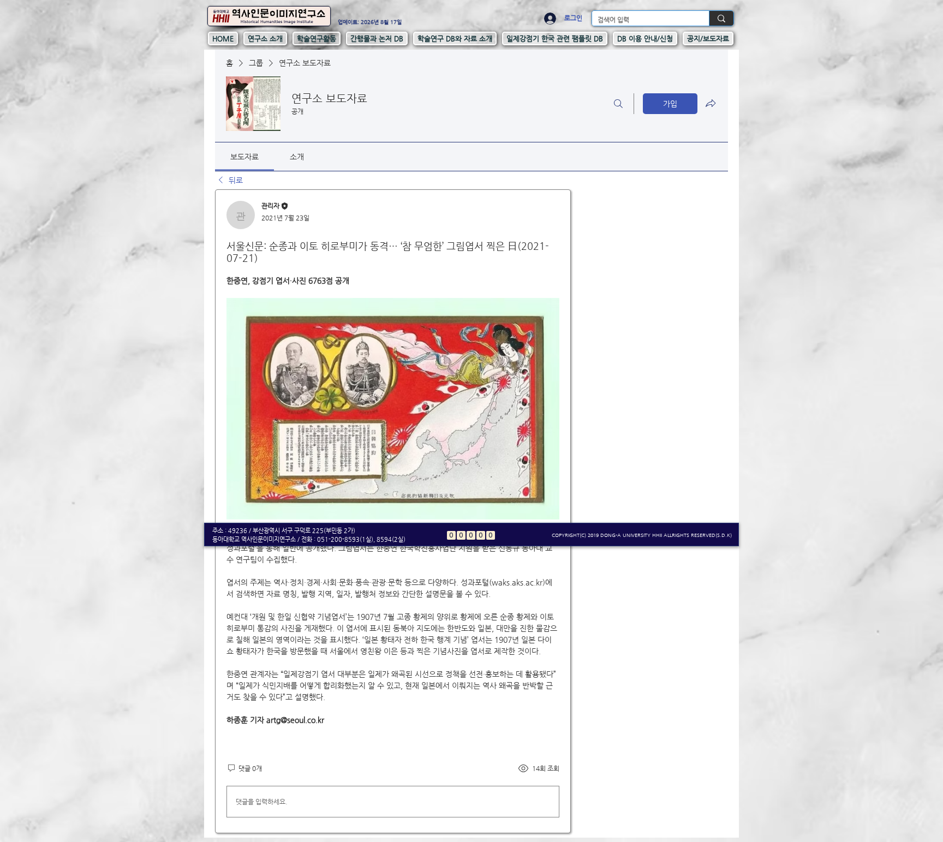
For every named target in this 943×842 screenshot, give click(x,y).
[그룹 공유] (710, 103)
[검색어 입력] (721, 18)
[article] (393, 511)
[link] (244, 156)
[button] (265, 38)
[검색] (618, 103)
